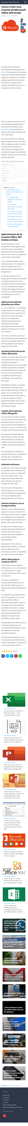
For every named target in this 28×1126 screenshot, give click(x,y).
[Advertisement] (14, 50)
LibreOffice (5, 129)
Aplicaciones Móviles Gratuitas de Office (15, 199)
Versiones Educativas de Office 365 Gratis (15, 206)
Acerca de (6, 1095)
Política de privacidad (9, 1105)
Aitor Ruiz (8, 15)
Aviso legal (6, 1098)
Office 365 (5, 72)
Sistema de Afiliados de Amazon (12, 1107)
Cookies (5, 1102)
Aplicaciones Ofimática (14, 1086)
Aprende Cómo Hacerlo (10, 2)
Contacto (6, 1100)
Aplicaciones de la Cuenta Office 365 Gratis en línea (14, 192)
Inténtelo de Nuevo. (16, 216)
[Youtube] (4, 1115)
